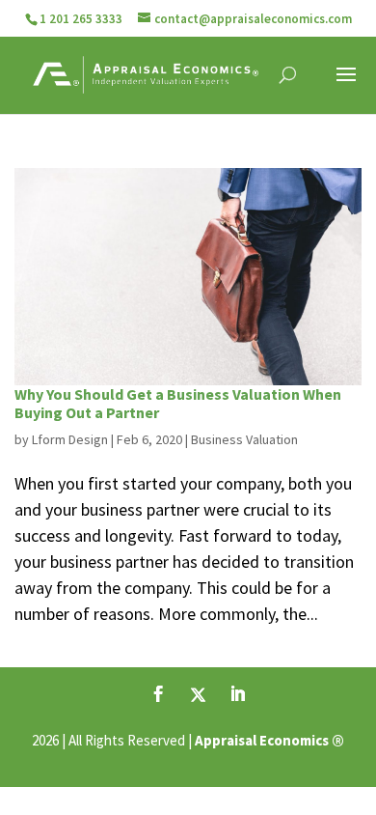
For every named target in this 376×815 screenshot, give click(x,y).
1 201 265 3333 (81, 19)
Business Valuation (244, 439)
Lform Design (70, 439)
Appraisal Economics (262, 740)
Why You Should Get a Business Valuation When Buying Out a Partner (177, 403)
